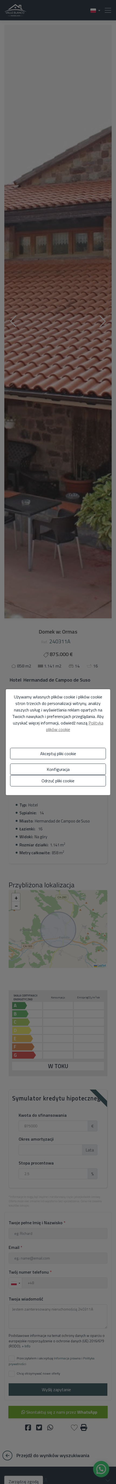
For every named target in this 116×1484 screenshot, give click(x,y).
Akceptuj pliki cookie (58, 753)
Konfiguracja (58, 769)
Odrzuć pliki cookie (58, 780)
